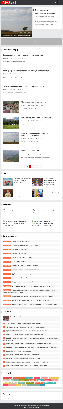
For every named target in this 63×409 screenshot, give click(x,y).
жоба (5, 385)
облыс (55, 380)
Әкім (19, 385)
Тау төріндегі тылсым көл (19, 253)
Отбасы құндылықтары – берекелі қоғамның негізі (23, 86)
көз (42, 385)
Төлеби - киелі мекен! (30, 151)
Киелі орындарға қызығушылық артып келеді (25, 269)
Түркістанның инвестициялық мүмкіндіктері (48, 223)
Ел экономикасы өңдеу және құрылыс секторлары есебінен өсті (22, 180)
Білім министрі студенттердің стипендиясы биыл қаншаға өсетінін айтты (28, 362)
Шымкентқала (53, 378)
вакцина (40, 380)
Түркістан (44, 378)
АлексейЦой (38, 382)
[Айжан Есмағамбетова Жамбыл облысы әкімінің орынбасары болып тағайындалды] (8, 193)
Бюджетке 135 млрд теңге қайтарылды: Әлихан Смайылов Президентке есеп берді (31, 347)
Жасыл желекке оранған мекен (45, 13)
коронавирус (7, 378)
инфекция (14, 380)
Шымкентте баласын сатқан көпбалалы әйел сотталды (23, 354)
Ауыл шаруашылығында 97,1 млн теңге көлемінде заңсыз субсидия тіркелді (35, 304)
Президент (23, 380)
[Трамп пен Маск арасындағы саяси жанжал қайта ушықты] (37, 193)
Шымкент (6, 380)
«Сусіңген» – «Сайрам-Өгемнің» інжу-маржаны (26, 278)
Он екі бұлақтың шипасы (19, 261)
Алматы (48, 380)
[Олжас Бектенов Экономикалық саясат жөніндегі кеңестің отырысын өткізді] (37, 182)
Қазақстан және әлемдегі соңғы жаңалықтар (38, 405)
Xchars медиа (6, 398)
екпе (24, 385)
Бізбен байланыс (34, 407)
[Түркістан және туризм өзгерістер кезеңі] (37, 213)
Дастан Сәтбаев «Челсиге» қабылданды (18, 351)
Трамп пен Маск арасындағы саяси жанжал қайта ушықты (24, 323)
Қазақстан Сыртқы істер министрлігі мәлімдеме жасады (23, 358)
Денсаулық (32, 380)
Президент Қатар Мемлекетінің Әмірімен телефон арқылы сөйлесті (26, 330)
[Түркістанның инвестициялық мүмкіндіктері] (37, 224)
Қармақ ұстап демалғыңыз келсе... (22, 241)
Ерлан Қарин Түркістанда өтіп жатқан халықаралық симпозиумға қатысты (28, 343)
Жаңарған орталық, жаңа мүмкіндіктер (23, 282)
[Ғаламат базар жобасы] (8, 213)
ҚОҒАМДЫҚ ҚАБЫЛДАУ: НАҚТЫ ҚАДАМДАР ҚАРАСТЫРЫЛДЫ (31, 286)
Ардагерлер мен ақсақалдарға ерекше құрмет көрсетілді (26, 71)
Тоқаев (37, 378)
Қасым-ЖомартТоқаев (33, 385)
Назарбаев (29, 382)
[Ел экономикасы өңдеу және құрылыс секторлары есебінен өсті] (8, 182)
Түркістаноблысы (18, 378)
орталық (14, 382)
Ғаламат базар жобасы (21, 210)
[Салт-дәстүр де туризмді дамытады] (11, 123)
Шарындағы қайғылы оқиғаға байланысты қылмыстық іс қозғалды (26, 365)
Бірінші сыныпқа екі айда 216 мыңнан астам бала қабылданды (25, 334)
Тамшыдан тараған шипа (19, 249)
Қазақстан (29, 378)
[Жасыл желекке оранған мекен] (11, 107)
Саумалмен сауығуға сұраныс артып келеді (25, 245)
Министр (21, 382)
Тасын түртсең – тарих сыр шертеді (22, 257)
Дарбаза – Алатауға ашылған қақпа (22, 274)
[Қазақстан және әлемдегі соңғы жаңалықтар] (9, 2)
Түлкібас (6, 382)
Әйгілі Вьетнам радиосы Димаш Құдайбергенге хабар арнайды (25, 327)
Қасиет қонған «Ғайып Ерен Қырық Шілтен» (25, 265)
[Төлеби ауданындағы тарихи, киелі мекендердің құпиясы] (11, 138)
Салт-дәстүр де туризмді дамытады (46, 21)
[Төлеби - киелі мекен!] (11, 156)
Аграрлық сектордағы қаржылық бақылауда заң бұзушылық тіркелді (32, 296)
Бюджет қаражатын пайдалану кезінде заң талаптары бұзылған (31, 300)
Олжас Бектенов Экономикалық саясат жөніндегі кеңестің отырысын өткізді (33, 317)
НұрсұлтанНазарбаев (50, 382)
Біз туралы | (27, 407)
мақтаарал (12, 385)
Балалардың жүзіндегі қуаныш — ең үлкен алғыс (23, 55)
